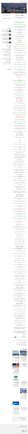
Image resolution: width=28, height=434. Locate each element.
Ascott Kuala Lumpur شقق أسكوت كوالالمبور (5, 42)
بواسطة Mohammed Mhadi (6, 33)
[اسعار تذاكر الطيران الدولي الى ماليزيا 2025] (15, 378)
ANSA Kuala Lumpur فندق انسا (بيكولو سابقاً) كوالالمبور (5, 39)
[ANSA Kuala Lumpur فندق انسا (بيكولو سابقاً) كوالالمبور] (10, 38)
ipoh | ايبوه (9, 47)
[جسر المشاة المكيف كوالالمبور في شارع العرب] (23, 378)
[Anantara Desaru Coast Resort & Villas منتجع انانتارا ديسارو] (10, 34)
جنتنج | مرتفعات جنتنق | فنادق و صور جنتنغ (7, 55)
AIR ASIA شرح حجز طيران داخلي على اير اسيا (5, 31)
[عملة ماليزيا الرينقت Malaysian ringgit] (15, 365)
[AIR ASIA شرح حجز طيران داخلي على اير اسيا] (10, 31)
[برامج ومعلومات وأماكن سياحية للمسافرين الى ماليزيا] (23, 353)
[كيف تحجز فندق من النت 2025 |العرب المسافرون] (15, 404)
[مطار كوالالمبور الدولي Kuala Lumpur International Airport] (15, 353)
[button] (3, 1)
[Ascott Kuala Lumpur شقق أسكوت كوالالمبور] (10, 42)
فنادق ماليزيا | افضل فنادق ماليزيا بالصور (7, 62)
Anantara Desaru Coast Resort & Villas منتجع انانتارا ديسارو (5, 35)
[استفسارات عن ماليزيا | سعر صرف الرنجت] (23, 390)
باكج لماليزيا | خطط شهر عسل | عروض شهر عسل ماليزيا (16, 384)
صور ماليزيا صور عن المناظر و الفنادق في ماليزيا (16, 413)
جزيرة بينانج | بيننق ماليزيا (8, 52)
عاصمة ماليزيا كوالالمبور (17, 361)
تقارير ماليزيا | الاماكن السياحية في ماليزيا (16, 386)
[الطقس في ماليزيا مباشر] (23, 404)
